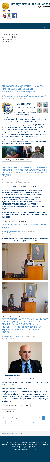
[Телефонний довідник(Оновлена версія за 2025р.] (4, 15)
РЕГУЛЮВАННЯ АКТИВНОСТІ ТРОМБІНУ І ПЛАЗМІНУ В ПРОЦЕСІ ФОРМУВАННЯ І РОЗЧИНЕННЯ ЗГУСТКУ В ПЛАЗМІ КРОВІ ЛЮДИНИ (25, 171)
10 (16, 421)
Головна (10, 433)
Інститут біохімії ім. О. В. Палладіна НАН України (24, 226)
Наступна (23, 421)
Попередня (16, 418)
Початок (6, 418)
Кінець (32, 421)
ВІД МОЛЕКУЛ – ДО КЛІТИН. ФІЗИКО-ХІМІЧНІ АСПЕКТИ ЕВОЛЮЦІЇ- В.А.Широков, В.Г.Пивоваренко (22, 88)
